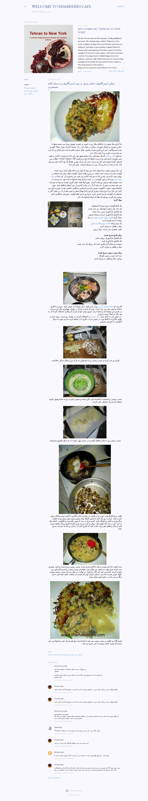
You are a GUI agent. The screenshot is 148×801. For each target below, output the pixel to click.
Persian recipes (30, 88)
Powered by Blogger (75, 790)
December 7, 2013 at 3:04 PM (63, 746)
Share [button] (79, 71)
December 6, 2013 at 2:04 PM (63, 721)
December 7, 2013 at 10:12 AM (63, 734)
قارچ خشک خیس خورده (103, 217)
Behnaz (57, 752)
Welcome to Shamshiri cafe (61, 6)
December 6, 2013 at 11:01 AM (63, 692)
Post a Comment (54, 778)
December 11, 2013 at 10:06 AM (63, 758)
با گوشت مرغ (28, 94)
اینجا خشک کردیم (105, 306)
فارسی (48, 12)
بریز (93, 179)
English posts (38, 12)
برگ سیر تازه (94, 316)
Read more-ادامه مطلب (116, 71)
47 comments (87, 71)
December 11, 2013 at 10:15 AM (63, 773)
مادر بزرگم (110, 156)
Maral (56, 727)
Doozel (57, 686)
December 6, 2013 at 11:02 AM (63, 705)
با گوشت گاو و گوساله (31, 91)
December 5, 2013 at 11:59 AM (63, 680)
